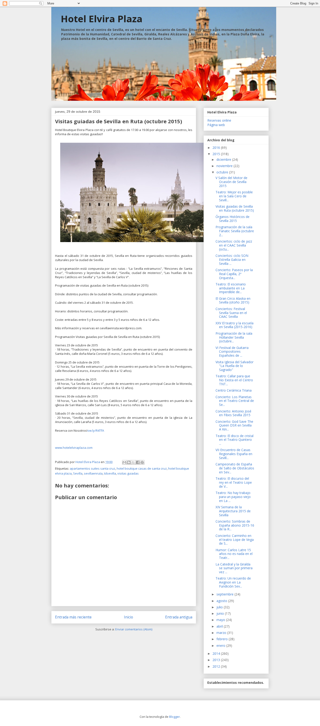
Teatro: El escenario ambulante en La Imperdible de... (231, 288)
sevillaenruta (93, 473)
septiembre (225, 594)
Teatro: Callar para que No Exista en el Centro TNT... (234, 380)
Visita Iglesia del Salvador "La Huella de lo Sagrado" (234, 366)
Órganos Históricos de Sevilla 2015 (232, 218)
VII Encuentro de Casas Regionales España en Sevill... (234, 454)
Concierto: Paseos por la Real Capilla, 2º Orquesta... (234, 274)
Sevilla (77, 473)
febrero (222, 639)
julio (220, 607)
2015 (216, 154)
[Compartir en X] (133, 462)
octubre (222, 172)
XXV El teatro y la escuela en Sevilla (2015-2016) (234, 325)
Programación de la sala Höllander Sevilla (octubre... (234, 337)
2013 (216, 660)
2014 (216, 653)
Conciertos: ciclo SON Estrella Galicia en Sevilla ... (232, 259)
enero (221, 645)
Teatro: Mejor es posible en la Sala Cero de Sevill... (234, 196)
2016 (216, 147)
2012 (216, 666)
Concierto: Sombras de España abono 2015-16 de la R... (235, 525)
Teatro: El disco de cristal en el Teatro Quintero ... (234, 440)
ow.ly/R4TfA (95, 430)
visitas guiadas (128, 473)
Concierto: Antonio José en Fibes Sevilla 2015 (233, 413)
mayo (221, 619)
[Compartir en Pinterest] (142, 462)
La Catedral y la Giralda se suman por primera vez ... (234, 568)
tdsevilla (110, 473)
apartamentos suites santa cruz (92, 468)
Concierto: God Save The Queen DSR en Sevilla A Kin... (234, 425)
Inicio (128, 617)
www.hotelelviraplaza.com (74, 447)
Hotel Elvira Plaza (101, 18)
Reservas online (219, 120)
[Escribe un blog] (129, 462)
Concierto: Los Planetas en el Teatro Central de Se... (235, 401)
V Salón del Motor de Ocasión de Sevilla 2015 (231, 182)
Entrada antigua (178, 617)
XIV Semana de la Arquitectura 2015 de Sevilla (233, 511)
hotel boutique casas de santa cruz (142, 468)
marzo (221, 632)
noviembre (225, 166)
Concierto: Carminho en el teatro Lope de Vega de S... (235, 539)
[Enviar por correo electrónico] (124, 462)
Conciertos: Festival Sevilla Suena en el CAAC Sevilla (231, 313)
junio (220, 613)
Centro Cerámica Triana (234, 390)
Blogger (174, 717)
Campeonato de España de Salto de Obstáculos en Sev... (235, 468)
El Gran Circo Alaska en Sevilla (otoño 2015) (233, 300)
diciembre (224, 159)
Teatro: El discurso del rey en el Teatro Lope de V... (234, 482)
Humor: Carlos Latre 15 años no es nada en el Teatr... (234, 554)
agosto (222, 601)
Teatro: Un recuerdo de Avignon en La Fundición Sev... (233, 582)
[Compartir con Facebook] (137, 462)
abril (220, 626)
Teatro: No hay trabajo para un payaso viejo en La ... (233, 496)
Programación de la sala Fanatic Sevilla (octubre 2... (235, 231)
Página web (216, 125)
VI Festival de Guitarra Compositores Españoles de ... (232, 351)
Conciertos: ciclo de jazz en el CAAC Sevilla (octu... (234, 245)
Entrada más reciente (73, 617)
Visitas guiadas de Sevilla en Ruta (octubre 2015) (235, 208)
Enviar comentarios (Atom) (133, 629)
